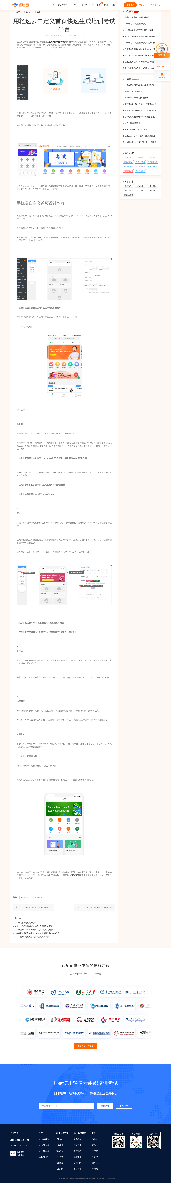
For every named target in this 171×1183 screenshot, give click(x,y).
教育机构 (77, 1139)
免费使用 (130, 5)
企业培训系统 (152, 166)
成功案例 (153, 190)
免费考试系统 (128, 171)
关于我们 (95, 1169)
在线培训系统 (44, 1145)
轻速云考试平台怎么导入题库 (24, 923)
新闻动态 (27, 12)
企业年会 (59, 1157)
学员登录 (143, 5)
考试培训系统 (140, 162)
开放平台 (95, 1157)
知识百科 (140, 190)
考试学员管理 (128, 195)
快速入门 (95, 1145)
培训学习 (59, 1139)
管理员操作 (128, 190)
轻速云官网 (76, 875)
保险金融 (77, 1145)
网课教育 (59, 1145)
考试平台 (153, 157)
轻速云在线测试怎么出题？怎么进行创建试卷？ (31, 937)
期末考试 (59, 1151)
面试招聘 (59, 1169)
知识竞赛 (59, 1163)
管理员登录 (156, 5)
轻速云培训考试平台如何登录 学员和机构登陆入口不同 (34, 930)
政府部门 (77, 1151)
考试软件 (140, 157)
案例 (106, 5)
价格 (99, 5)
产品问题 (140, 186)
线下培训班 (43, 1157)
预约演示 (124, 1106)
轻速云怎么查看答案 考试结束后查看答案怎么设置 (32, 926)
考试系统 (128, 157)
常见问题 (95, 1151)
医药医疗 (77, 1163)
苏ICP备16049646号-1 (73, 1178)
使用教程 (153, 186)
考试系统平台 (128, 162)
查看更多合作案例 (85, 1046)
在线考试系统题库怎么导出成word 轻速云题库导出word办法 (36, 933)
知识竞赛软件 (140, 171)
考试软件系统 (152, 162)
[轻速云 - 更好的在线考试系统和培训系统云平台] (20, 5)
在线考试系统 (55, 35)
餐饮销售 (77, 1169)
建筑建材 (77, 1157)
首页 (52, 5)
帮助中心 (95, 1163)
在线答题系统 (140, 166)
